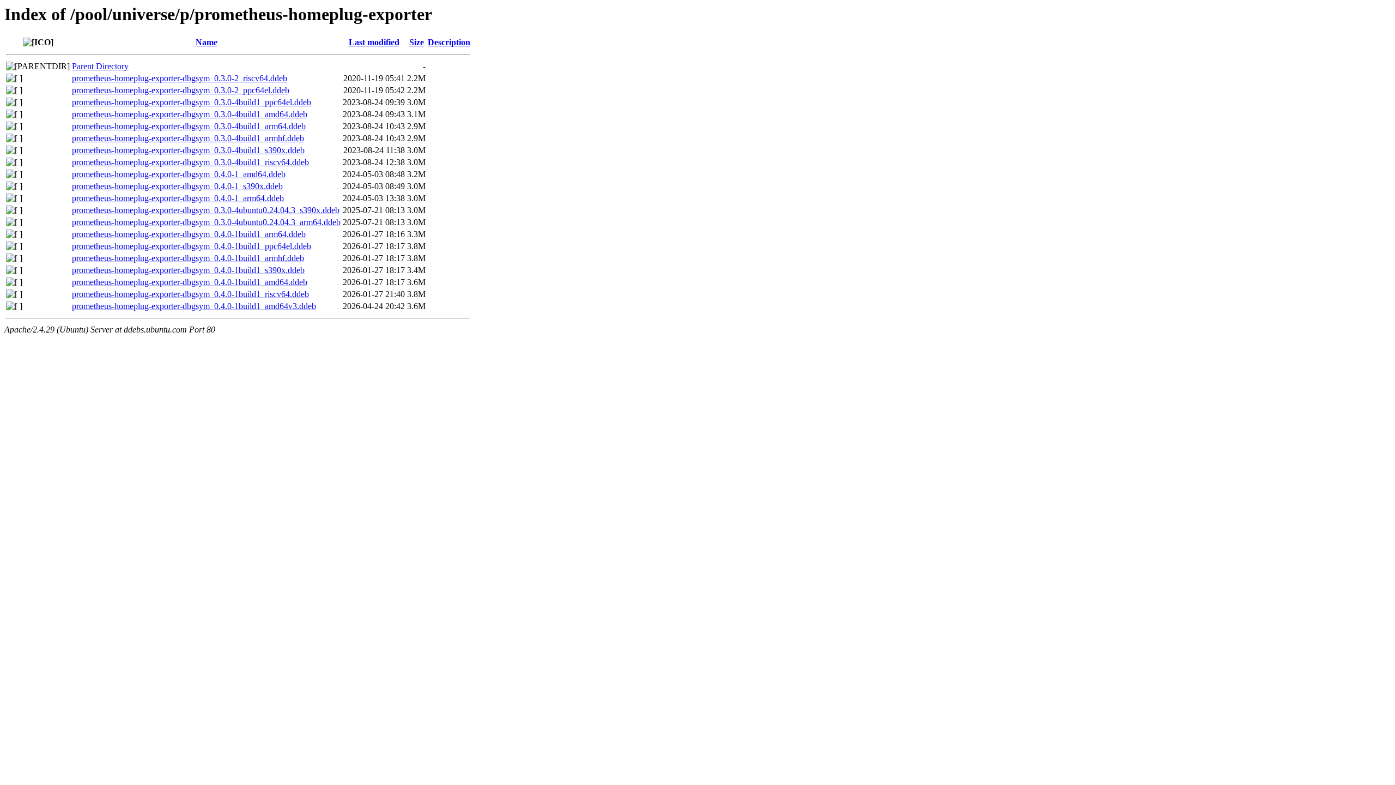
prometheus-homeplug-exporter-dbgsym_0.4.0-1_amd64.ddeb (179, 174)
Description (449, 42)
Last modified (374, 42)
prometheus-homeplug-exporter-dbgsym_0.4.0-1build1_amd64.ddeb (189, 282)
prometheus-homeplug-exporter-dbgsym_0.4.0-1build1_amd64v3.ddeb (194, 306)
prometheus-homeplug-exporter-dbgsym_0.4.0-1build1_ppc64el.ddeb (191, 246)
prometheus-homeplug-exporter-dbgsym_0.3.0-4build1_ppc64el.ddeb (191, 102)
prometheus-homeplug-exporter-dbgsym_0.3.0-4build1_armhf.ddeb (188, 138)
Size (416, 42)
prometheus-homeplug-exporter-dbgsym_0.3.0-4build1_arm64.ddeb (189, 126)
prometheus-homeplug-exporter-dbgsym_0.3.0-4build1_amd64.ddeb (189, 114)
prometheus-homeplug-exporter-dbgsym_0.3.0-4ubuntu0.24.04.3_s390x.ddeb (205, 210)
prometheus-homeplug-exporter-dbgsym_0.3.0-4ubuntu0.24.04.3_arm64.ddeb (206, 222)
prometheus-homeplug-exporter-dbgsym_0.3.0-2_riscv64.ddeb (179, 78)
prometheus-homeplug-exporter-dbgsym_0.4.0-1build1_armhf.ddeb (188, 258)
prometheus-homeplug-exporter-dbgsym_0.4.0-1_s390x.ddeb (177, 186)
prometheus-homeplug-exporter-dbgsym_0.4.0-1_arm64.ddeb (178, 198)
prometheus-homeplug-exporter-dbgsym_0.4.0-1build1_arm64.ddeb (189, 234)
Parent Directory (100, 66)
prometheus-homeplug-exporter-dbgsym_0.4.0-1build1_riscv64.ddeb (190, 294)
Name (206, 42)
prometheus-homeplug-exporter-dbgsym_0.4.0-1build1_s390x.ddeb (188, 270)
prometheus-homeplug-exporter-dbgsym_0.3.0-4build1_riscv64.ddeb (190, 162)
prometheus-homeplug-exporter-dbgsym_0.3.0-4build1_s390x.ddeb (188, 150)
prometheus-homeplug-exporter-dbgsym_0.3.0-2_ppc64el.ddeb (180, 90)
